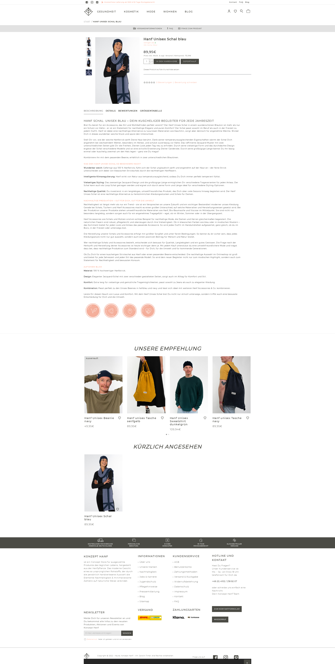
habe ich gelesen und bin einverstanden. (109, 639)
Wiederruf (220, 619)
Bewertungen (127, 111)
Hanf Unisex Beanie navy (99, 420)
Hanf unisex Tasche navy (227, 420)
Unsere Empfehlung (167, 348)
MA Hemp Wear (150, 45)
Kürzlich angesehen (167, 446)
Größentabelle (151, 111)
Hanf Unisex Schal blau (98, 518)
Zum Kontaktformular (227, 609)
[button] (166, 434)
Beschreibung (93, 111)
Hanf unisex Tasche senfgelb (141, 420)
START (87, 22)
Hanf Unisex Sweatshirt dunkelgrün (179, 421)
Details (111, 111)
